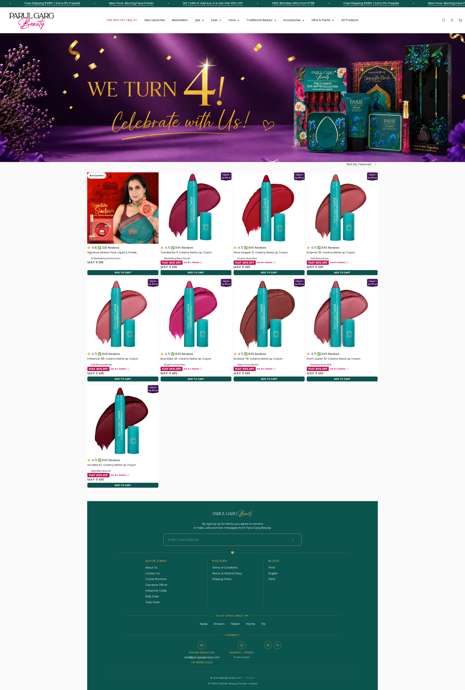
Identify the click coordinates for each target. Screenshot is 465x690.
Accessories (292, 20)
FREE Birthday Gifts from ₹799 (271, 3)
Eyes (214, 20)
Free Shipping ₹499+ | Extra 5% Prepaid (30, 3)
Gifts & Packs (321, 20)
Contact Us (152, 573)
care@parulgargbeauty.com (202, 657)
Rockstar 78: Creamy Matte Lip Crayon (258, 359)
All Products (349, 20)
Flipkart (235, 624)
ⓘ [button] (201, 262)
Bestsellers (180, 20)
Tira (263, 624)
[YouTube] (277, 645)
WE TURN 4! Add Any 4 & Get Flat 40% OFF (191, 3)
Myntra (250, 624)
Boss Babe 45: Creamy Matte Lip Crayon (186, 359)
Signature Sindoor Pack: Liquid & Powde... (112, 252)
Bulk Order (152, 596)
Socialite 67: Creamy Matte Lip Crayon (111, 465)
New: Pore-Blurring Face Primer (109, 3)
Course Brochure (156, 579)
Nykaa (204, 624)
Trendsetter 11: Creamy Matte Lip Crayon (186, 252)
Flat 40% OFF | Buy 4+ (122, 20)
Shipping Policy (222, 579)
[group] (232, 97)
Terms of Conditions (224, 567)
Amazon (219, 624)
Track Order (152, 602)
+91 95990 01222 (202, 662)
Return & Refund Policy (227, 573)
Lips (197, 20)
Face (232, 20)
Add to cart (123, 272)
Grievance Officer (156, 584)
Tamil (271, 579)
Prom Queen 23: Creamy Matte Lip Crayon (334, 359)
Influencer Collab (156, 590)
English (273, 573)
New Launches (154, 20)
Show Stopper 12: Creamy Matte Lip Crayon (261, 252)
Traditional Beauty (259, 20)
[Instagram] (268, 645)
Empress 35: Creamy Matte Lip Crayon (331, 252)
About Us (151, 567)
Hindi (271, 567)
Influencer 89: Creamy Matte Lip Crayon (112, 359)
